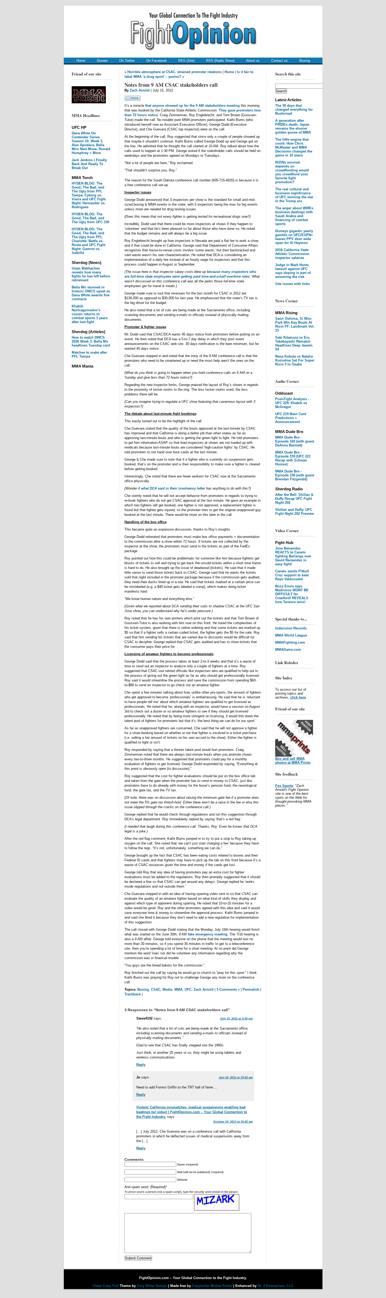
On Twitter (127, 61)
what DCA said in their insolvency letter (173, 488)
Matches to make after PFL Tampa (89, 354)
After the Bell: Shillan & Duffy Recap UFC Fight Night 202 (294, 499)
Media (167, 989)
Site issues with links (292, 284)
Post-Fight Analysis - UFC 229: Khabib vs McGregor (292, 403)
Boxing (304, 61)
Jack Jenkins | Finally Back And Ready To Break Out (89, 164)
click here (298, 697)
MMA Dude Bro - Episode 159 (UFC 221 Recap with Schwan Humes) (293, 458)
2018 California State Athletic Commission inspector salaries (292, 254)
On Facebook (156, 61)
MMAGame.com (288, 649)
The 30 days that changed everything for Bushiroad (294, 109)
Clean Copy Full (106, 1286)
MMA (178, 989)
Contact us (279, 61)
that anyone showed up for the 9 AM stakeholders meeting (192, 106)
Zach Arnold (140, 90)
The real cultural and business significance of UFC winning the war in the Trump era (294, 195)
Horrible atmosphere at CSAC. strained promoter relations (174, 72)
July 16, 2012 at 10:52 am (236, 1077)
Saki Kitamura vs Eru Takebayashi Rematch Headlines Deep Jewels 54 (293, 343)
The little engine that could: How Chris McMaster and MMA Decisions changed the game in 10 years (293, 147)
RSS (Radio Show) (220, 61)
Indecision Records (291, 628)
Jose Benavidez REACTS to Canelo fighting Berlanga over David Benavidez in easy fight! (293, 556)
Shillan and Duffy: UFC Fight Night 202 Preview (294, 512)
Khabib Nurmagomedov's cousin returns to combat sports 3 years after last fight (90, 314)
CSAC (155, 989)
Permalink (251, 989)
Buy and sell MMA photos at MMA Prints (292, 761)
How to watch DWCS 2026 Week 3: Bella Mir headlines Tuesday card (91, 341)
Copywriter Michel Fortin (212, 1286)
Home (80, 61)
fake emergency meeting (207, 934)
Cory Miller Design (152, 1286)
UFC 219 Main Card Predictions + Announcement (290, 418)
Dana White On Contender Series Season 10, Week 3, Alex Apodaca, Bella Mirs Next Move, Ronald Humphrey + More (91, 143)
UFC (188, 989)
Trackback (132, 994)
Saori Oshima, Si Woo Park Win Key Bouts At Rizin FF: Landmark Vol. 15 (295, 324)
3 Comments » (228, 989)
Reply (140, 1065)
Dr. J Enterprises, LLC (275, 1286)
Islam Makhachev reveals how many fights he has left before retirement (91, 274)
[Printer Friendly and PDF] (132, 99)
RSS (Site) (186, 61)
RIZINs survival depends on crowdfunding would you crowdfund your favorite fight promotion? (292, 172)
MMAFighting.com (290, 642)
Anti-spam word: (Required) (145, 1187)
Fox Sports (284, 786)
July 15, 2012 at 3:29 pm (236, 1018)
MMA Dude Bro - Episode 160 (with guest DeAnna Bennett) (294, 441)
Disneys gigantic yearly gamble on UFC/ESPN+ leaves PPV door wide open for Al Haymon (294, 237)
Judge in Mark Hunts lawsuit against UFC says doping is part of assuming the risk (293, 271)
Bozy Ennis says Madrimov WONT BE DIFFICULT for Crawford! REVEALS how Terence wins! (292, 594)
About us (253, 61)
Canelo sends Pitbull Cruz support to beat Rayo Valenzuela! (292, 575)
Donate (102, 61)
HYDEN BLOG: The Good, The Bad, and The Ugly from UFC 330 (90, 218)
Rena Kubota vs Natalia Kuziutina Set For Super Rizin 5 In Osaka (294, 360)
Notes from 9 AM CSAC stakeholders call (171, 85)
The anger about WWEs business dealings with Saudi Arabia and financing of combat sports (294, 216)
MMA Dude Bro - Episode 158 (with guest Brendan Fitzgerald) (294, 475)
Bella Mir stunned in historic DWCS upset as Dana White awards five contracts (91, 293)
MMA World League (291, 635)
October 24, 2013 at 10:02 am (233, 1121)
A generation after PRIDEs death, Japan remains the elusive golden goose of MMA (293, 126)
